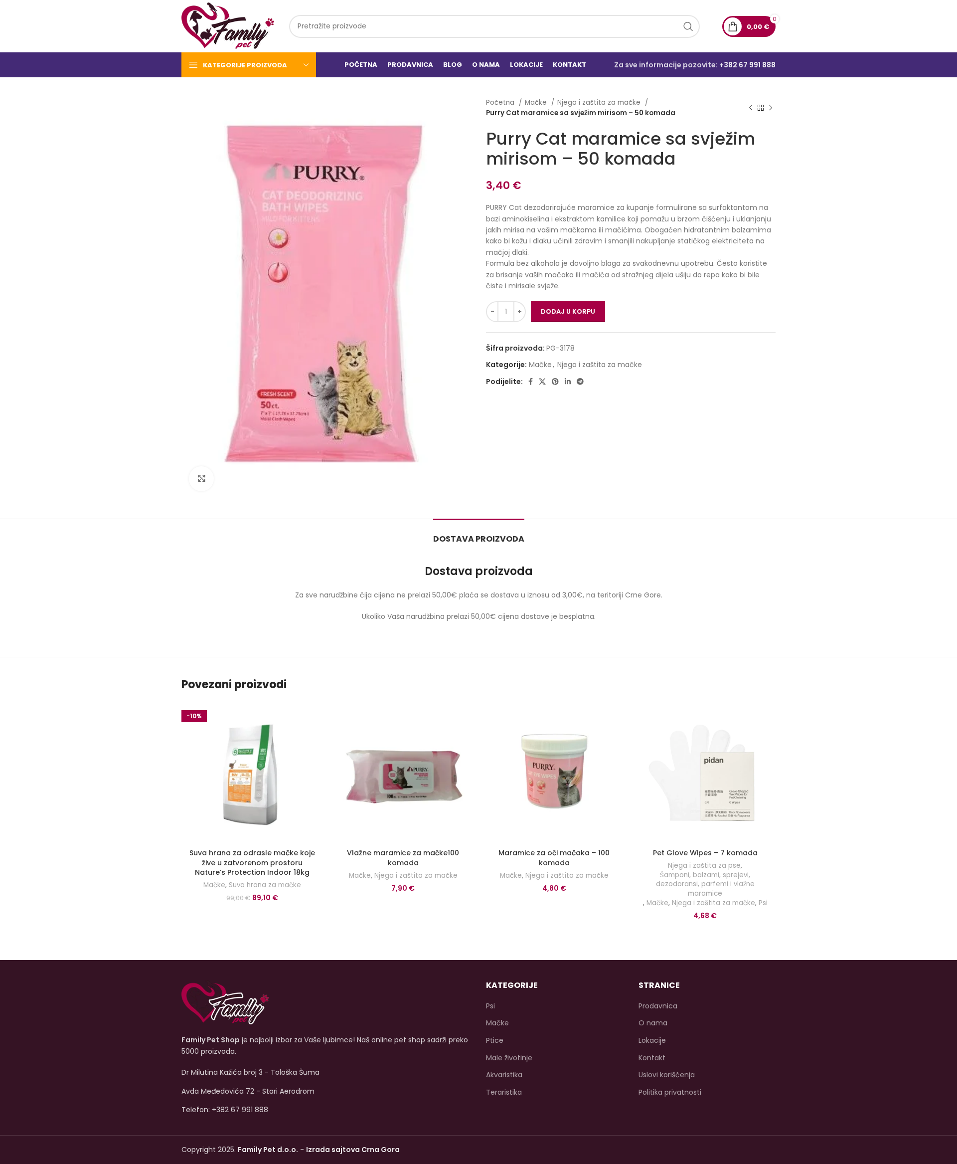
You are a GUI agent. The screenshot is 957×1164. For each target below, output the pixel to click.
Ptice (494, 1040)
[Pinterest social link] (555, 381)
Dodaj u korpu (568, 311)
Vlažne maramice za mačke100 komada (403, 858)
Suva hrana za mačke (265, 885)
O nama (652, 1023)
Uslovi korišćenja (666, 1075)
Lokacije (652, 1040)
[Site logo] (227, 25)
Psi (763, 903)
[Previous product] (751, 108)
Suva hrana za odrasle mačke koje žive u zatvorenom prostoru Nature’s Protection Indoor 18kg (252, 862)
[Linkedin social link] (568, 381)
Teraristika (504, 1092)
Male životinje (509, 1058)
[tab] (478, 534)
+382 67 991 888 (747, 65)
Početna (501, 102)
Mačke (537, 102)
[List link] (326, 1109)
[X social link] (542, 381)
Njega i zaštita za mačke (599, 102)
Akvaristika (504, 1075)
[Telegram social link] (580, 381)
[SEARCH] (688, 26)
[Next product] (771, 108)
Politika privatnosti (669, 1092)
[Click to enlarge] (201, 478)
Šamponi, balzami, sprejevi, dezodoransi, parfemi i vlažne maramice (705, 884)
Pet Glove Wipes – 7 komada (705, 853)
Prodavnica (657, 1006)
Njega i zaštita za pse (704, 865)
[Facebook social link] (530, 381)
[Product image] (251, 773)
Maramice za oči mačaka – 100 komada (554, 858)
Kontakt (651, 1058)
